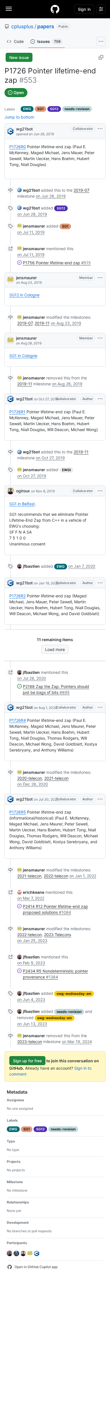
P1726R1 (17, 411)
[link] (28, 190)
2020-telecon (29, 778)
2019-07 (81, 190)
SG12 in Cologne (24, 294)
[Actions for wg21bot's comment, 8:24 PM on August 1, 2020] (100, 707)
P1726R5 (17, 812)
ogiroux (23, 490)
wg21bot (24, 128)
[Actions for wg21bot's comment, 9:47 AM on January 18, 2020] (100, 583)
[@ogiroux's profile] (10, 491)
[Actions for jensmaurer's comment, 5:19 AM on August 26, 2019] (100, 338)
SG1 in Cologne (23, 355)
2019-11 (42, 323)
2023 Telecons (57, 934)
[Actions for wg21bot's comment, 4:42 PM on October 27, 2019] (100, 399)
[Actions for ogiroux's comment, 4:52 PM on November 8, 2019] (100, 491)
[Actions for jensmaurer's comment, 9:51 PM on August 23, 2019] (100, 278)
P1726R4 (17, 720)
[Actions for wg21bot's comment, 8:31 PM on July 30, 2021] (100, 799)
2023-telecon (29, 1041)
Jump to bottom (19, 117)
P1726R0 (17, 146)
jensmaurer (26, 277)
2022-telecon (56, 875)
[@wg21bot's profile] (10, 130)
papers (45, 26)
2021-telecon (56, 778)
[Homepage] (55, 9)
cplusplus (22, 26)
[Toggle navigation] (9, 9)
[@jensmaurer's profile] (10, 279)
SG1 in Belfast (22, 503)
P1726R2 (17, 595)
